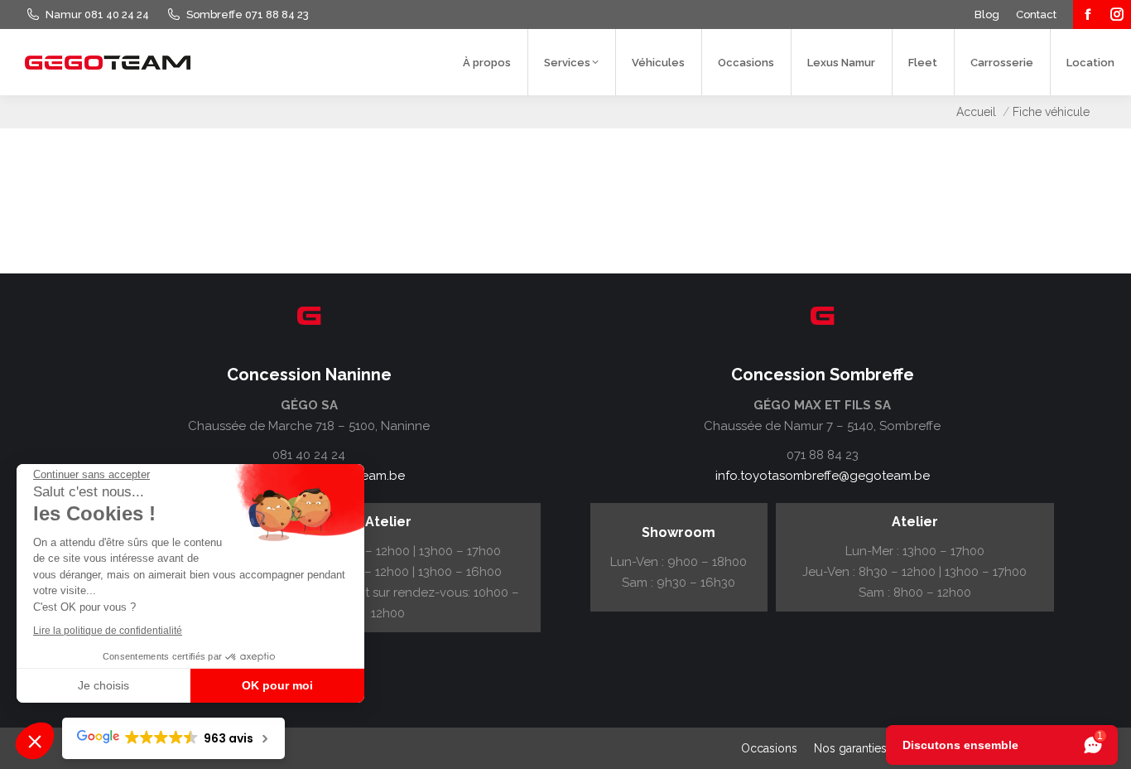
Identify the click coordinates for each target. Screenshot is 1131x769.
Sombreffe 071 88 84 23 (247, 14)
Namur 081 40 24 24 (97, 14)
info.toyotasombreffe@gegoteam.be (822, 475)
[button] (35, 741)
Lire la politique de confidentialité (107, 630)
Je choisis (103, 685)
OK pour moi (277, 685)
